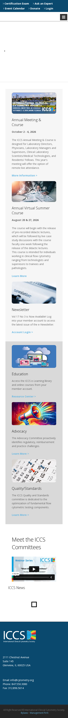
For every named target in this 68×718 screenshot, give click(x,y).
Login (49, 8)
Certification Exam (16, 3)
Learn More (19, 276)
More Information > (24, 175)
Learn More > (20, 453)
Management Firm (39, 712)
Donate (35, 8)
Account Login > (22, 332)
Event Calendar (14, 8)
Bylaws (24, 712)
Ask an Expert (43, 3)
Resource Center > (24, 396)
